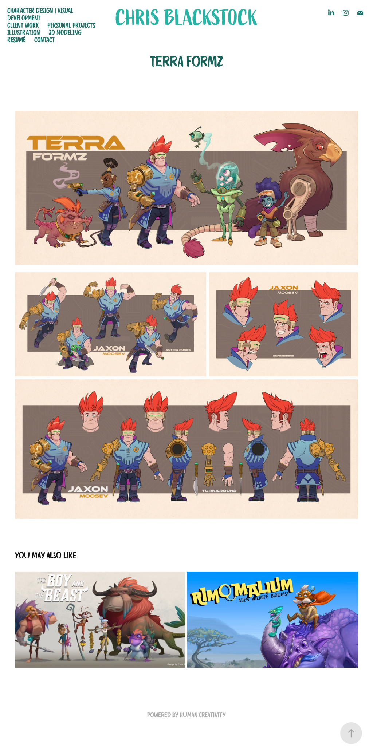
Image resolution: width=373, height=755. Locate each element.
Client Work (23, 25)
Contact (44, 39)
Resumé (16, 39)
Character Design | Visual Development (40, 14)
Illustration (23, 32)
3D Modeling (65, 32)
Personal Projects (71, 25)
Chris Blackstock (186, 18)
